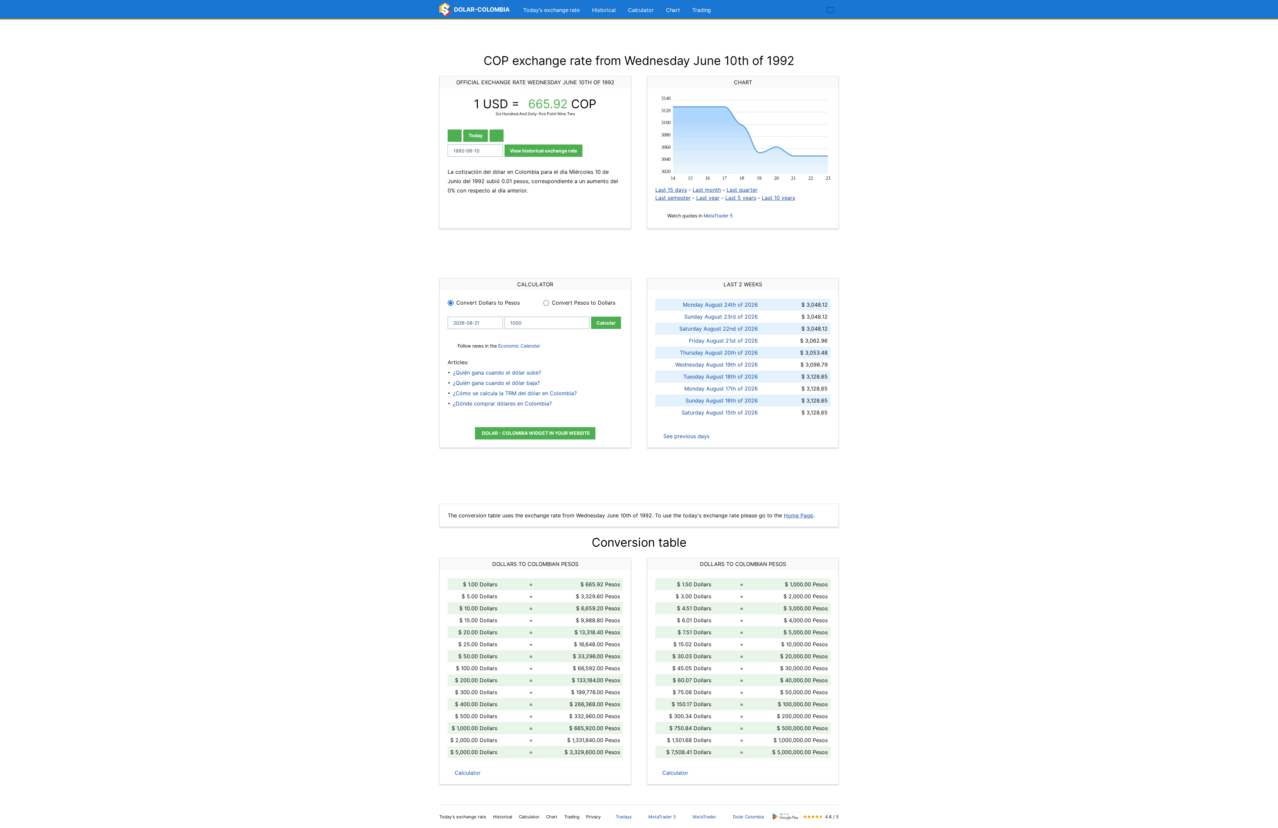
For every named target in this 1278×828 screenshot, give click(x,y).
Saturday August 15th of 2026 (720, 412)
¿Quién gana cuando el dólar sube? (497, 372)
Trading (701, 10)
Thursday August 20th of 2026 (719, 352)
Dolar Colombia (748, 816)
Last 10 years (778, 197)
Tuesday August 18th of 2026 (720, 376)
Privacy (593, 816)
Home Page (798, 515)
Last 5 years (740, 197)
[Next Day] (497, 136)
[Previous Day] (455, 136)
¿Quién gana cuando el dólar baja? (496, 383)
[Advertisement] (639, 36)
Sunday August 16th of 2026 (722, 400)
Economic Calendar (519, 346)
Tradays (624, 816)
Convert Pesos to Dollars (583, 302)
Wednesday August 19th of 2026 (716, 364)
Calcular (606, 323)
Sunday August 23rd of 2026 (721, 316)
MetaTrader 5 (718, 215)
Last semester (673, 197)
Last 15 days (671, 189)
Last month (707, 189)
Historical (604, 10)
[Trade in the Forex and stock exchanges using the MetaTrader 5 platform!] (811, 10)
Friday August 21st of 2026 (723, 340)
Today (476, 135)
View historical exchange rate (543, 150)
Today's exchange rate (551, 10)
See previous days (686, 436)
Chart (673, 10)
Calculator (641, 10)
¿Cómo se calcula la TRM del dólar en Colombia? (515, 393)
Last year (708, 197)
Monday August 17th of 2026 (721, 388)
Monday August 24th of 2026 (720, 304)
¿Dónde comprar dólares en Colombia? (502, 403)
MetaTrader (704, 816)
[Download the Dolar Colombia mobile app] (785, 816)
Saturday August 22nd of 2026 (718, 328)
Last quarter (742, 189)
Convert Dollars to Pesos (488, 302)
